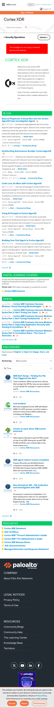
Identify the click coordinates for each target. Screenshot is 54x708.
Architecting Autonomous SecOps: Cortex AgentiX (26, 151)
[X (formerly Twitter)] (14, 665)
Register (31, 4)
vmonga (17, 146)
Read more (28, 137)
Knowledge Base (13, 642)
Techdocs (9, 648)
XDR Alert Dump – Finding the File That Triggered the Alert (29, 377)
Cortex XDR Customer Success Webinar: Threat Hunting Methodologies (22, 305)
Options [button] (43, 37)
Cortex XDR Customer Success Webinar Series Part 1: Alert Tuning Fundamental (27, 317)
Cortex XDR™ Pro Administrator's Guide (23, 539)
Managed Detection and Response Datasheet (26, 549)
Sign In (38, 4)
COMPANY (10, 573)
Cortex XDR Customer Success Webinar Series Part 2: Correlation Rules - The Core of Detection (27, 333)
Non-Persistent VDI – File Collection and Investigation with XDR (30, 486)
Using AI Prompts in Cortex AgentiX (19, 213)
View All (5, 268)
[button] (12, 703)
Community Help (13, 632)
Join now (5, 516)
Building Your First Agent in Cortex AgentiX (23, 240)
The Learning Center (15, 637)
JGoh (12, 208)
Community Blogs (30, 146)
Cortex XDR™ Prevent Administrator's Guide (25, 535)
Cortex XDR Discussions (30, 391)
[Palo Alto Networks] (27, 565)
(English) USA (47, 9)
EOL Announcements (15, 545)
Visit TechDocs (11, 532)
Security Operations (15, 37)
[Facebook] (38, 665)
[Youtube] (22, 665)
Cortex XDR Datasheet (15, 528)
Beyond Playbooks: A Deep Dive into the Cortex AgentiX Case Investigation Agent (25, 119)
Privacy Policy (41, 696)
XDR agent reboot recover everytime (31, 460)
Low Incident (19, 403)
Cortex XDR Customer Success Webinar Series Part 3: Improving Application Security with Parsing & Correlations (27, 324)
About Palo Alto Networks (18, 578)
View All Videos (8, 340)
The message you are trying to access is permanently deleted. (25, 48)
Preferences (39, 703)
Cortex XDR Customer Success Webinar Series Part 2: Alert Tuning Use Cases (27, 311)
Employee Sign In (47, 4)
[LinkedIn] (30, 665)
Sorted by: (7, 361)
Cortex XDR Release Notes (17, 542)
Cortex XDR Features (15, 291)
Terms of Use (11, 605)
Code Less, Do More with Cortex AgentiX (22, 183)
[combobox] (16, 27)
